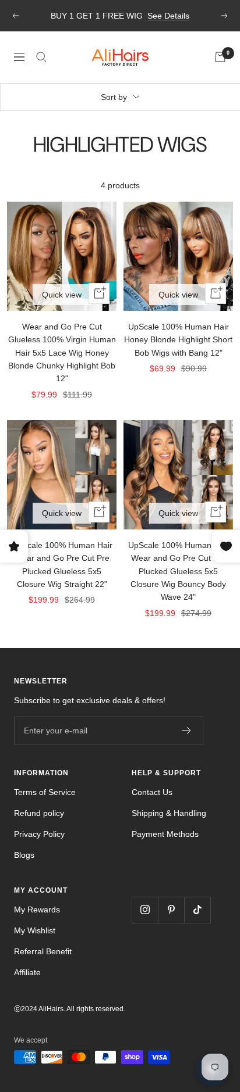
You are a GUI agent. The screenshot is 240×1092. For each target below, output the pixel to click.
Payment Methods (165, 834)
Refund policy (39, 813)
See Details (168, 15)
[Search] (41, 57)
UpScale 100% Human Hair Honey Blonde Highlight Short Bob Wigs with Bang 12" (178, 339)
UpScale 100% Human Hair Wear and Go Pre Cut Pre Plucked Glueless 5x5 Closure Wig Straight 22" (62, 564)
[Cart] (220, 57)
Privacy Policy (39, 834)
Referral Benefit (43, 951)
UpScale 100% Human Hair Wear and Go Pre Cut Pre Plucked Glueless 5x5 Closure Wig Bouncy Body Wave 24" (178, 571)
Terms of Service (45, 792)
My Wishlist (34, 930)
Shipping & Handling (169, 813)
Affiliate (27, 972)
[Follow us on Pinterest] (171, 910)
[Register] (187, 730)
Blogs (24, 855)
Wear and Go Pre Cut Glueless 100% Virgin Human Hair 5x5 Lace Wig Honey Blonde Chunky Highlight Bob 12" (62, 353)
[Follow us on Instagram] (145, 910)
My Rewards (37, 909)
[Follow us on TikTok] (197, 910)
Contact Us (152, 792)
